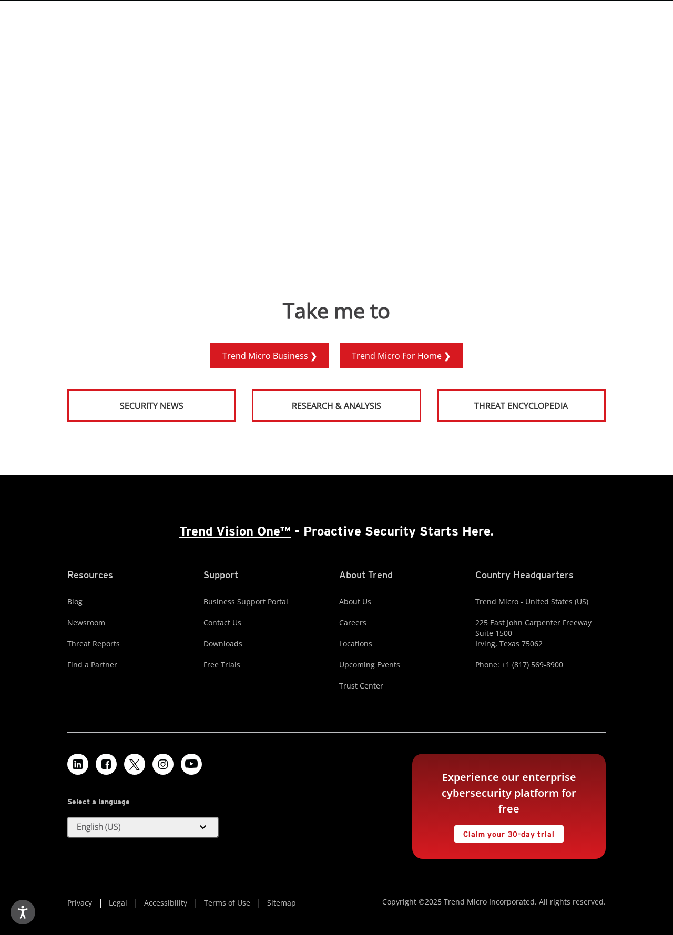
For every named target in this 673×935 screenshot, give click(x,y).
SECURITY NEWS (126, 401)
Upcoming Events (369, 665)
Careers (352, 623)
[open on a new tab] (134, 764)
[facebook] (106, 764)
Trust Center (361, 686)
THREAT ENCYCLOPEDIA (521, 406)
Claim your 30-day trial (504, 831)
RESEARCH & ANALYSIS (336, 406)
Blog (75, 602)
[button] (143, 827)
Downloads (222, 644)
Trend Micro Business (266, 356)
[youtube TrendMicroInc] (191, 764)
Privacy (79, 903)
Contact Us (222, 623)
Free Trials (221, 665)
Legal (118, 903)
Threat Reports (93, 644)
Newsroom (86, 623)
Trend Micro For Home (398, 356)
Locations (355, 644)
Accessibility (165, 903)
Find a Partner (92, 665)
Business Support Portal (245, 602)
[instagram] (163, 764)
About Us (355, 602)
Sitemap (281, 903)
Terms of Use (227, 903)
